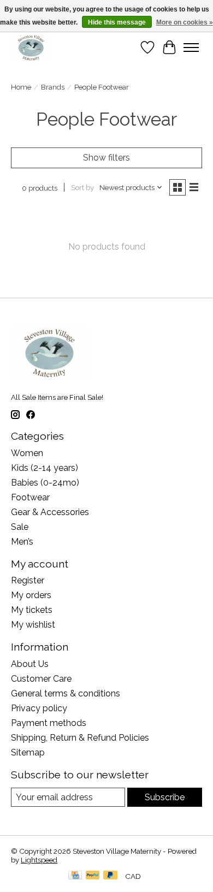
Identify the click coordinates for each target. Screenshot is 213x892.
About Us (30, 664)
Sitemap (28, 752)
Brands (52, 86)
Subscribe (165, 797)
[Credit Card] (75, 876)
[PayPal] (93, 876)
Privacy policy (39, 708)
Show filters (106, 157)
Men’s (22, 541)
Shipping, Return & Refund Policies (80, 737)
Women (27, 453)
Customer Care (41, 679)
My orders (31, 595)
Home (21, 86)
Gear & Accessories (50, 512)
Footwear (30, 497)
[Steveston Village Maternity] (31, 47)
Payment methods (48, 723)
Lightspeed (39, 859)
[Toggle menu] (191, 47)
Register (27, 580)
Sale (19, 527)
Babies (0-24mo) (45, 482)
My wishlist (33, 624)
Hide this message (117, 22)
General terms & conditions (65, 693)
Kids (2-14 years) (44, 468)
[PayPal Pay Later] (110, 876)
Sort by (82, 187)
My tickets (31, 610)
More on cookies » (184, 22)
